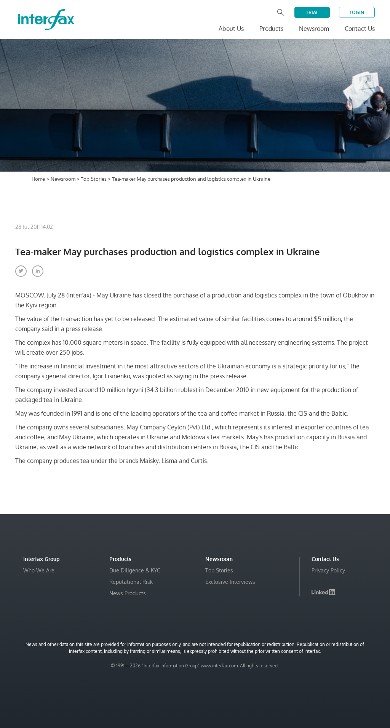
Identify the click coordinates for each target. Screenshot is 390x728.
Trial (312, 12)
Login (357, 12)
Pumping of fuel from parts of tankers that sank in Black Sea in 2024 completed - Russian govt (287, 695)
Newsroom (64, 179)
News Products (127, 593)
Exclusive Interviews (230, 582)
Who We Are (38, 570)
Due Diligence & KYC (134, 570)
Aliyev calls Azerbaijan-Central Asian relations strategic (280, 717)
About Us (231, 28)
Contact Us (360, 28)
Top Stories (94, 179)
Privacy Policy (328, 570)
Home (38, 179)
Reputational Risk (131, 582)
